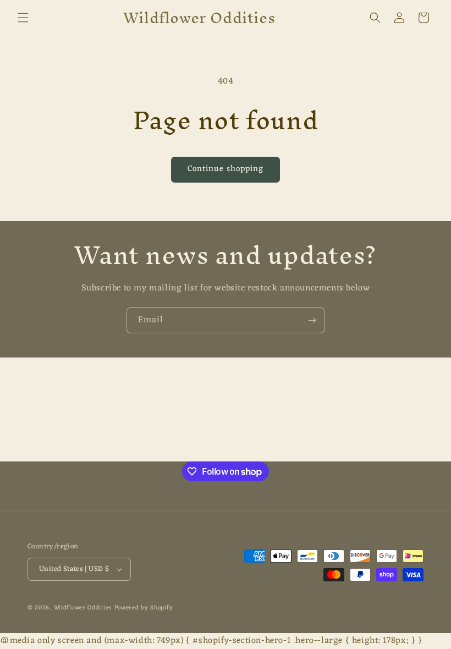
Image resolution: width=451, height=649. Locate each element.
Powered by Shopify (143, 607)
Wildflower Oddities (83, 607)
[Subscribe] (312, 320)
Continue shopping (225, 169)
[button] (23, 18)
